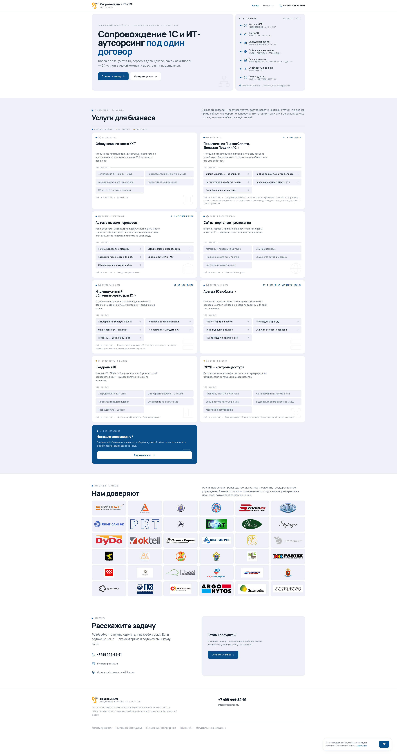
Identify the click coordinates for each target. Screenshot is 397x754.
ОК (384, 744)
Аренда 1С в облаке (218, 291)
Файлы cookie (186, 728)
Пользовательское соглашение (211, 728)
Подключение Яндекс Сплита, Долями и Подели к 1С (226, 146)
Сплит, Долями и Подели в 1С (223, 174)
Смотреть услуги (143, 76)
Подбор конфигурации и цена (115, 321)
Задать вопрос (142, 455)
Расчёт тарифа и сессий (219, 321)
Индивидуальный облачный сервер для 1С (114, 293)
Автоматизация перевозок (116, 222)
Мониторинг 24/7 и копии (112, 329)
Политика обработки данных (129, 728)
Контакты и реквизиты (102, 728)
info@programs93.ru (107, 663)
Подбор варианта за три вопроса (275, 174)
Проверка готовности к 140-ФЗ (115, 257)
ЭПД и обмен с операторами (164, 249)
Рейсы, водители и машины (113, 249)
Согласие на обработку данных (161, 728)
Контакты (268, 5)
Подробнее (361, 746)
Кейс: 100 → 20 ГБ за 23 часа (114, 337)
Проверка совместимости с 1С (273, 182)
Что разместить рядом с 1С (163, 329)
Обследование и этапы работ (115, 265)
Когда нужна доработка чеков (223, 182)
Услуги (255, 5)
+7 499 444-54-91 (294, 5)
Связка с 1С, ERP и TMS (160, 257)
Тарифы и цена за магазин (221, 190)
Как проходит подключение (222, 337)
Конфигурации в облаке (219, 329)
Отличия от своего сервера (271, 329)
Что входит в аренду (267, 321)
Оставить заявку (111, 76)
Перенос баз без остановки (163, 321)
